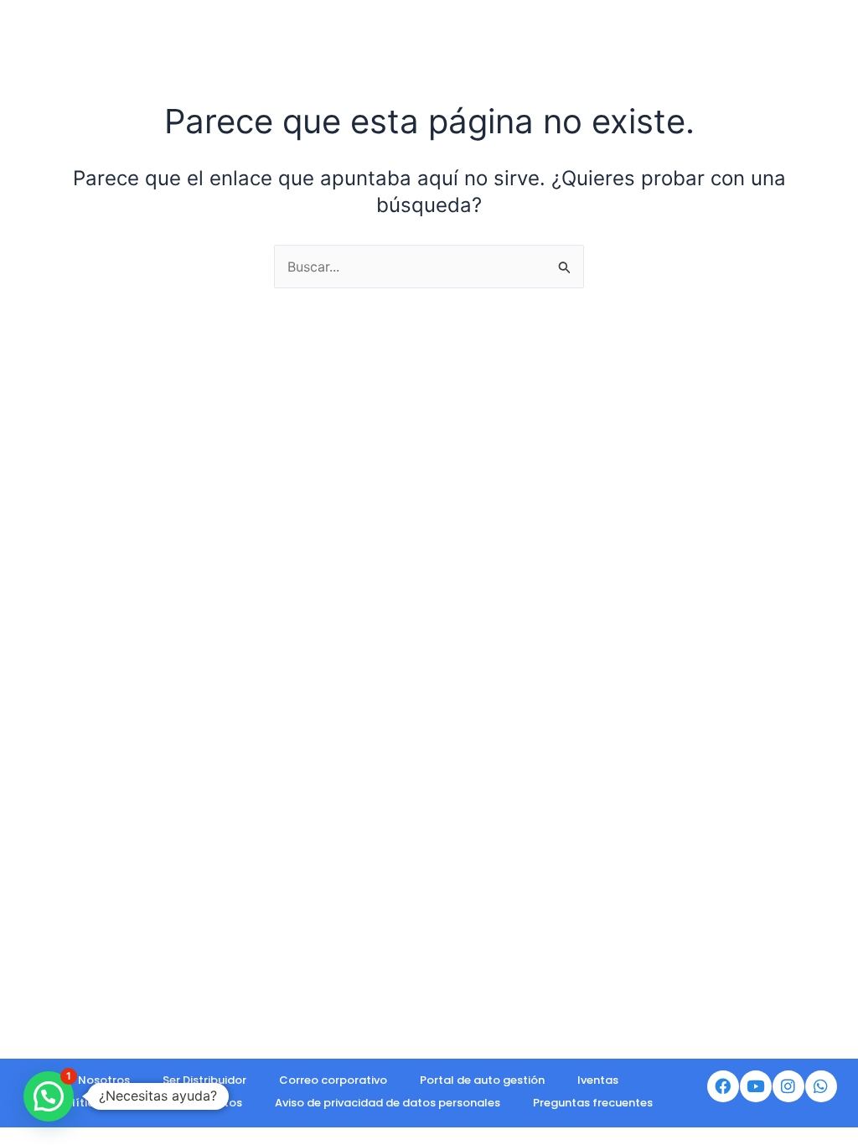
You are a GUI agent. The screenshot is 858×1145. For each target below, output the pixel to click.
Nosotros (104, 1080)
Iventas (597, 1080)
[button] (48, 1096)
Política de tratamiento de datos (150, 1103)
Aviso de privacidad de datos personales (387, 1103)
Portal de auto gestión (482, 1080)
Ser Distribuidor (204, 1080)
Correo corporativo (333, 1080)
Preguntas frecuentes (593, 1103)
